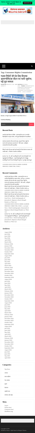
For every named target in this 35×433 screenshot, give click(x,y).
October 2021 (8, 346)
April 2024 (8, 287)
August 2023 (8, 303)
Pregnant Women (25, 88)
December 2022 (9, 318)
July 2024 (7, 281)
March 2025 (8, 266)
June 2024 (7, 283)
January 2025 (8, 269)
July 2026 (7, 234)
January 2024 (8, 293)
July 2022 (7, 328)
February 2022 (9, 338)
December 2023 (9, 295)
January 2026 (8, 246)
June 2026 (7, 236)
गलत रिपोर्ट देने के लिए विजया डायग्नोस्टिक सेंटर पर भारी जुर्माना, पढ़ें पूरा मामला (16, 79)
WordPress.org (9, 411)
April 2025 (8, 264)
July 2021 (7, 352)
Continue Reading (5, 119)
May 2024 (7, 285)
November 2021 (9, 344)
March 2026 (8, 242)
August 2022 (8, 326)
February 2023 (9, 315)
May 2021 (7, 356)
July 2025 (7, 258)
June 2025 (7, 260)
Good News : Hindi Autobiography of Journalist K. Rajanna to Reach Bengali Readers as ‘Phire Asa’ (15, 200)
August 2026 (8, 232)
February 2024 (9, 291)
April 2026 (8, 240)
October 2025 (8, 252)
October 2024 (8, 275)
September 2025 (9, 254)
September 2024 (9, 277)
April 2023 (8, 311)
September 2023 (9, 301)
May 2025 (7, 262)
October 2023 (8, 299)
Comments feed (9, 409)
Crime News (27, 87)
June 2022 (7, 330)
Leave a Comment (26, 91)
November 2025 (9, 250)
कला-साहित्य (7, 376)
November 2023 (9, 297)
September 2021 (9, 348)
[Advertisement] (17, 46)
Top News (25, 84)
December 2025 (9, 248)
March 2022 (8, 336)
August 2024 (8, 279)
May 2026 (7, 238)
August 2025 (8, 256)
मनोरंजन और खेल (9, 395)
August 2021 (8, 350)
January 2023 (8, 317)
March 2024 (8, 289)
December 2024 (9, 271)
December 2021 (9, 342)
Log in (6, 405)
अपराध (19, 86)
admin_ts (3, 86)
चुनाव (6, 384)
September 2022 (9, 324)
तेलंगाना (6, 388)
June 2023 (7, 307)
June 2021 (7, 354)
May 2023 (7, 309)
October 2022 (8, 322)
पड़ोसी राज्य (7, 391)
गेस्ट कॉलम (7, 380)
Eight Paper (14, 430)
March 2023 (8, 313)
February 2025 (9, 267)
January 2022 (8, 340)
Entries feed (8, 407)
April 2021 (7, 358)
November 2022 (9, 320)
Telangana (20, 90)
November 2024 (9, 273)
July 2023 (7, 305)
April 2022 (8, 334)
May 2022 (7, 332)
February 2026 (9, 244)
